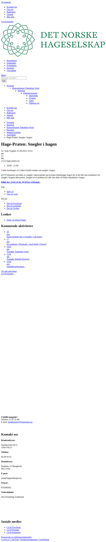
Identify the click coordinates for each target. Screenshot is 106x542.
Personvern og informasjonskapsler (16, 537)
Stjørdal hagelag (30, 93)
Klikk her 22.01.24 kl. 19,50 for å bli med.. (20, 182)
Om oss (10, 9)
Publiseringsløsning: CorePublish (34, 539)
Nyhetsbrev (12, 65)
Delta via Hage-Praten (16, 220)
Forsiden (10, 122)
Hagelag (10, 68)
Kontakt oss (12, 7)
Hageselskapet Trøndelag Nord (25, 88)
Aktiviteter (33, 96)
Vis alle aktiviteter (9, 271)
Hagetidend (12, 60)
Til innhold (6, 2)
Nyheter (32, 98)
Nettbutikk (11, 63)
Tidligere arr (34, 103)
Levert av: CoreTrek (10, 539)
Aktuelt (10, 14)
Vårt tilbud (11, 70)
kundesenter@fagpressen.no (20, 422)
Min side (10, 17)
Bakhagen (11, 12)
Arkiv (31, 100)
